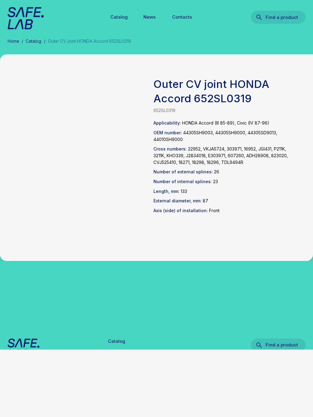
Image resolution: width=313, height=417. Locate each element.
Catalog (119, 17)
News (149, 17)
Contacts (182, 17)
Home (13, 41)
